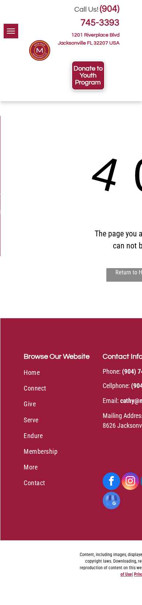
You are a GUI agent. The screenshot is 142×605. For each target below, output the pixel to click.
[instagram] (130, 482)
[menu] (11, 31)
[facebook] (111, 482)
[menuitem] (61, 373)
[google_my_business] (111, 501)
